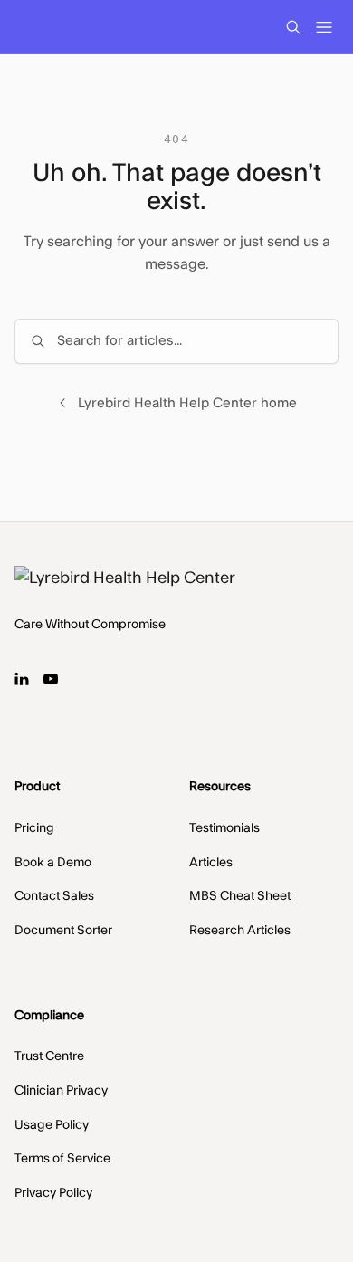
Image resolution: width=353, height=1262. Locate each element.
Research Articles (240, 930)
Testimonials (224, 828)
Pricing (34, 828)
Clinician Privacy (61, 1091)
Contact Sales (54, 896)
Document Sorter (63, 930)
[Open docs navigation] (324, 27)
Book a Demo (52, 862)
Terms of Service (62, 1158)
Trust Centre (49, 1056)
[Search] (293, 27)
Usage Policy (51, 1125)
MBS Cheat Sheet (240, 896)
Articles (211, 862)
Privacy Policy (53, 1193)
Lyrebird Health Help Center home (187, 403)
